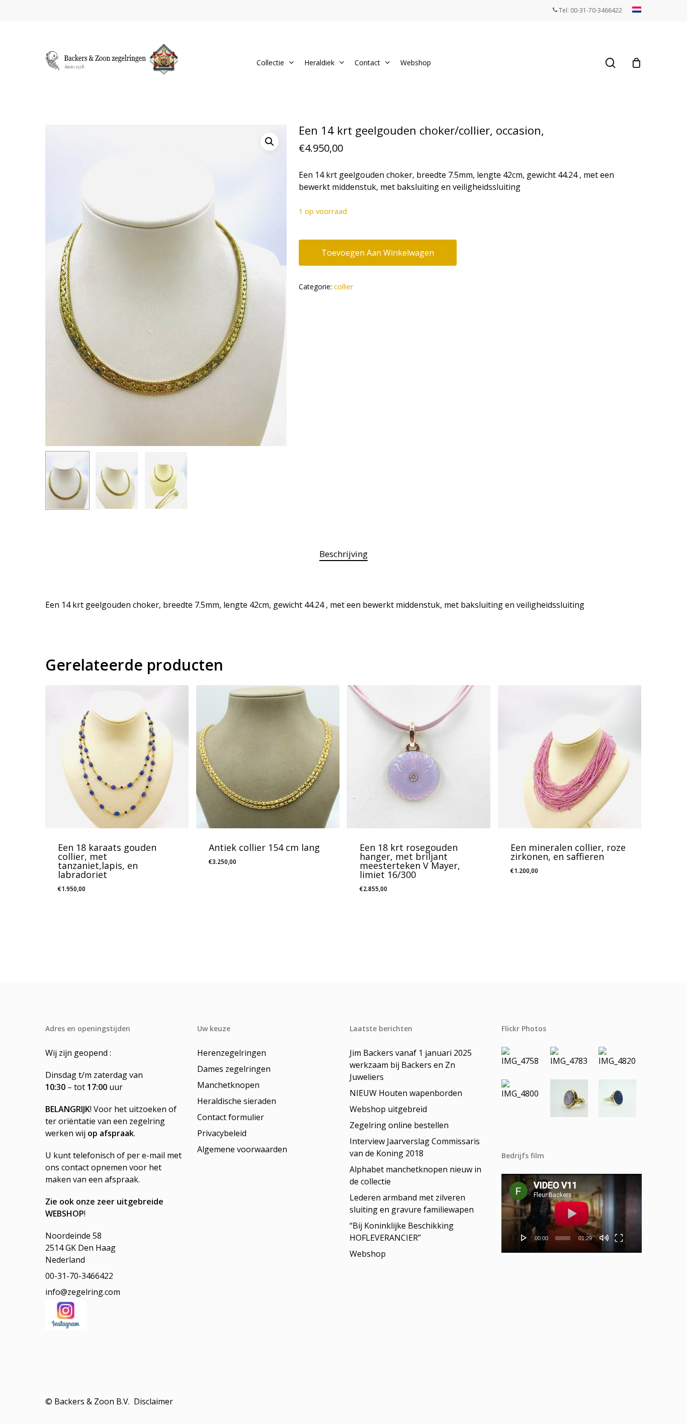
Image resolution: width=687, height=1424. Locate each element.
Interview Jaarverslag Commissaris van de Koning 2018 (415, 1147)
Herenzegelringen (231, 1052)
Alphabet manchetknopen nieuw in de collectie (415, 1175)
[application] (571, 1213)
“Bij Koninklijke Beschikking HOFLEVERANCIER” (402, 1231)
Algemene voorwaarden (242, 1149)
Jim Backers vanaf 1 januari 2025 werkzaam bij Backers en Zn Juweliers (411, 1064)
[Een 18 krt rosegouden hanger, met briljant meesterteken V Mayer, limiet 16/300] (418, 756)
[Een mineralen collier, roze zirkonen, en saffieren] (569, 756)
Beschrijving (343, 554)
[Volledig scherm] (619, 1238)
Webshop (368, 1253)
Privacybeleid (221, 1133)
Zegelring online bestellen (399, 1125)
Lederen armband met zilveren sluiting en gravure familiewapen (412, 1203)
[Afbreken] (604, 1238)
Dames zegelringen (234, 1068)
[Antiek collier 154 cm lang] (267, 756)
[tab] (343, 554)
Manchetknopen (228, 1084)
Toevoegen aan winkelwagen (377, 252)
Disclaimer (154, 1401)
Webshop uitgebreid (388, 1109)
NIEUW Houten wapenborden (406, 1093)
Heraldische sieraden (236, 1101)
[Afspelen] (524, 1238)
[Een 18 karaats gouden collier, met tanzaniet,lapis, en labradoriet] (117, 756)
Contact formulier (230, 1117)
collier (343, 286)
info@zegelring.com (82, 1291)
